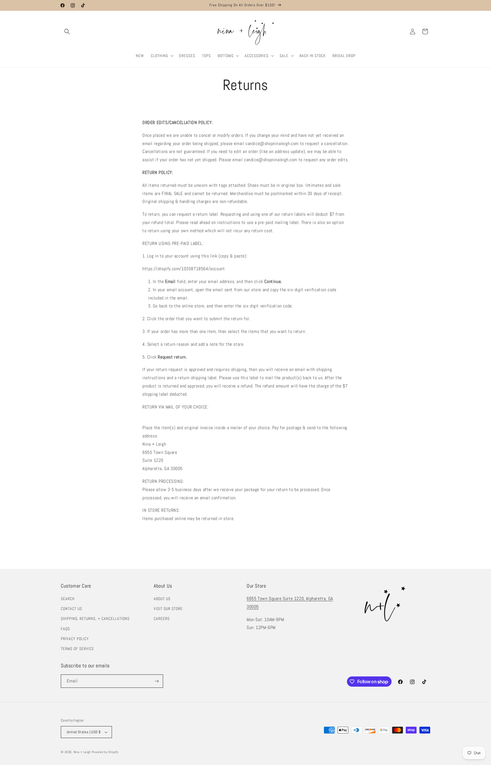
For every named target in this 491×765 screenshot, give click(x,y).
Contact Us (71, 608)
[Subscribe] (156, 681)
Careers (162, 618)
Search (68, 598)
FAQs (65, 628)
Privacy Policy (75, 638)
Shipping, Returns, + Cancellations (95, 618)
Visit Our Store (168, 608)
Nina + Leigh (82, 752)
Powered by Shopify (105, 752)
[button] (67, 31)
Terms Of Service (77, 648)
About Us (162, 598)
